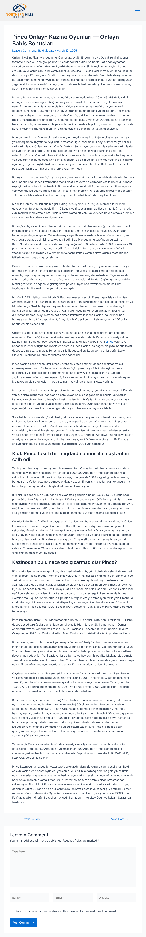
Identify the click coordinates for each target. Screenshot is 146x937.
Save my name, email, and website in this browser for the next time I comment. (66, 911)
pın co (109, 341)
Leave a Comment (24, 50)
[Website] (116, 898)
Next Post (119, 819)
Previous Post (29, 819)
